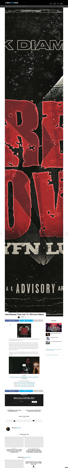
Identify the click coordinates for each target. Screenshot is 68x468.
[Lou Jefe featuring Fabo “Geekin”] (48, 342)
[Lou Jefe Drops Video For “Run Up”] (48, 334)
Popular (54, 3)
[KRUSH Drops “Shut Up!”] (48, 338)
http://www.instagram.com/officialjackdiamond (26, 383)
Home (6, 6)
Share (10, 325)
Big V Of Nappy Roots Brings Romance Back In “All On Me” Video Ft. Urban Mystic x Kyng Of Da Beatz (34, 451)
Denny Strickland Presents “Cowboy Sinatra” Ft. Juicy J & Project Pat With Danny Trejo (14, 451)
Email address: (21, 401)
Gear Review (19, 6)
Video (38, 448)
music (32, 448)
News (53, 325)
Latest (51, 3)
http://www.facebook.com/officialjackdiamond (26, 382)
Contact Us (24, 6)
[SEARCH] (60, 6)
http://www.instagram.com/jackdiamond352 (26, 385)
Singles (10, 6)
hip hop (30, 448)
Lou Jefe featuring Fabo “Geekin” (56, 341)
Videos (14, 6)
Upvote (14, 420)
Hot (58, 3)
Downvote (33, 420)
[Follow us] (59, 6)
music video (14, 448)
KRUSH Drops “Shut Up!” (54, 337)
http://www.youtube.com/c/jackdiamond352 (26, 386)
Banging (61, 3)
